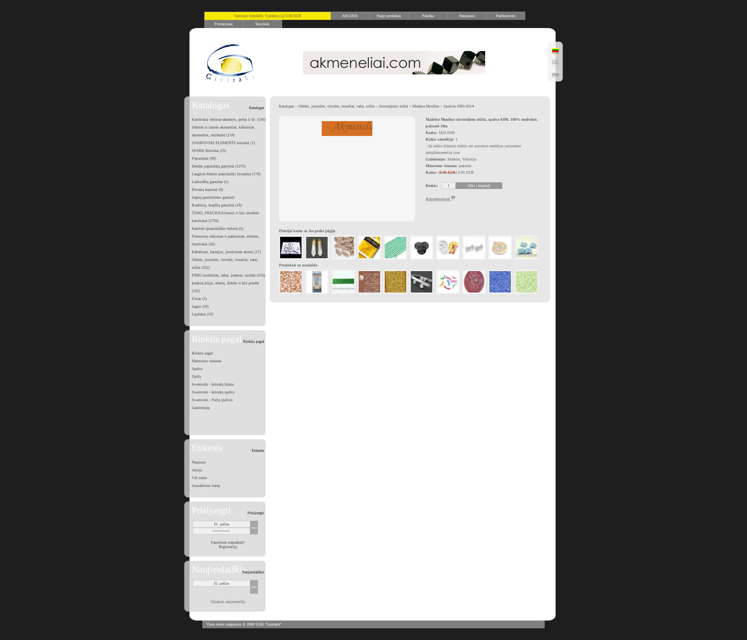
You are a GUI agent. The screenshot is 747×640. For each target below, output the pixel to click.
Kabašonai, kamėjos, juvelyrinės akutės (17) (226, 252)
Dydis (196, 376)
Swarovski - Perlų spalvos (212, 400)
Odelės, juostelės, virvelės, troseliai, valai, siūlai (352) (225, 263)
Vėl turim (199, 478)
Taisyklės (262, 24)
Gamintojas (201, 408)
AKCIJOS (350, 16)
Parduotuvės (505, 16)
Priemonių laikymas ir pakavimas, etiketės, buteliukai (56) (226, 240)
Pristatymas (223, 24)
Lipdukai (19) (202, 314)
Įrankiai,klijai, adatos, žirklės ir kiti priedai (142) (225, 287)
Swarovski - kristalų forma (212, 384)
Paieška (428, 16)
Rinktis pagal (202, 353)
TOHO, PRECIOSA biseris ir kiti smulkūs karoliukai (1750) (225, 217)
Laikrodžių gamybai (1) (210, 182)
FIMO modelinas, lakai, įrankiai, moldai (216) (228, 275)
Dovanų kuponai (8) (207, 189)
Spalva (197, 369)
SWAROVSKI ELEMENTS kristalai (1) (223, 143)
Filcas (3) (199, 298)
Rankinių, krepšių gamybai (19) (217, 205)
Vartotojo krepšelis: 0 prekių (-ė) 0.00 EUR (268, 16)
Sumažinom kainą (206, 485)
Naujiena (198, 462)
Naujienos (467, 16)
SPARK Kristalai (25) (209, 150)
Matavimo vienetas (206, 361)
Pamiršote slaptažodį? (228, 542)
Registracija (228, 547)
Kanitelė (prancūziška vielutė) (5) (217, 228)
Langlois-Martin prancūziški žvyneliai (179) (226, 174)
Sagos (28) (200, 306)
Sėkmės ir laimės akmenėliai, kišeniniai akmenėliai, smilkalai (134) (223, 131)
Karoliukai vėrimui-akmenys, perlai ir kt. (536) (228, 119)
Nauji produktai (389, 16)
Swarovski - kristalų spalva (213, 392)
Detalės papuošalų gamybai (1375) (218, 166)
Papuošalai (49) (204, 158)
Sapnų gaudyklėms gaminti (213, 197)
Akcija (197, 470)
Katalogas (286, 106)
